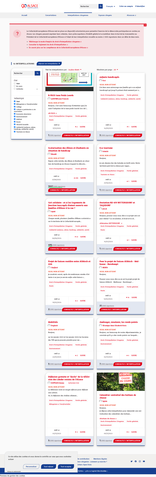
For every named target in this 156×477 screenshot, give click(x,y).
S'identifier (140, 6)
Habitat (19, 119)
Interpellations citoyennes (78, 15)
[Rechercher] (101, 6)
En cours (19, 86)
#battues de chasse (108, 418)
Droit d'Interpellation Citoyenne (60, 116)
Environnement (21, 117)
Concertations (50, 15)
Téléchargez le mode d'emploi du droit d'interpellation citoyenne (55, 41)
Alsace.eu (136, 16)
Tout (18, 83)
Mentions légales (100, 459)
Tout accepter (66, 466)
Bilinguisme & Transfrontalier (26, 104)
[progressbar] (54, 136)
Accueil (24, 15)
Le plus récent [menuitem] (74, 70)
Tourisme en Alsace (23, 132)
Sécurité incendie (22, 124)
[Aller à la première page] (26, 6)
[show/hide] (38, 89)
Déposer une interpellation (48, 63)
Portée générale (81, 116)
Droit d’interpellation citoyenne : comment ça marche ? (85, 461)
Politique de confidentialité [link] (14, 471)
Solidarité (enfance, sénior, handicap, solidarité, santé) (25, 128)
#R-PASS (52, 113)
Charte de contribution (80, 459)
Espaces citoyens (105, 15)
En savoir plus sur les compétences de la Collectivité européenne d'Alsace (58, 47)
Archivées (19, 89)
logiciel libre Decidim (99, 471)
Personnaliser (31, 466)
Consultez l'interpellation (76, 135)
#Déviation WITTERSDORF (111, 223)
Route (18, 122)
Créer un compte (126, 6)
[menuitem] (111, 6)
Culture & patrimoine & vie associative (25, 110)
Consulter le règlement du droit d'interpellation (48, 44)
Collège (18, 107)
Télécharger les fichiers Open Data (78, 464)
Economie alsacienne (23, 114)
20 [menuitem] (115, 70)
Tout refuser (48, 466)
